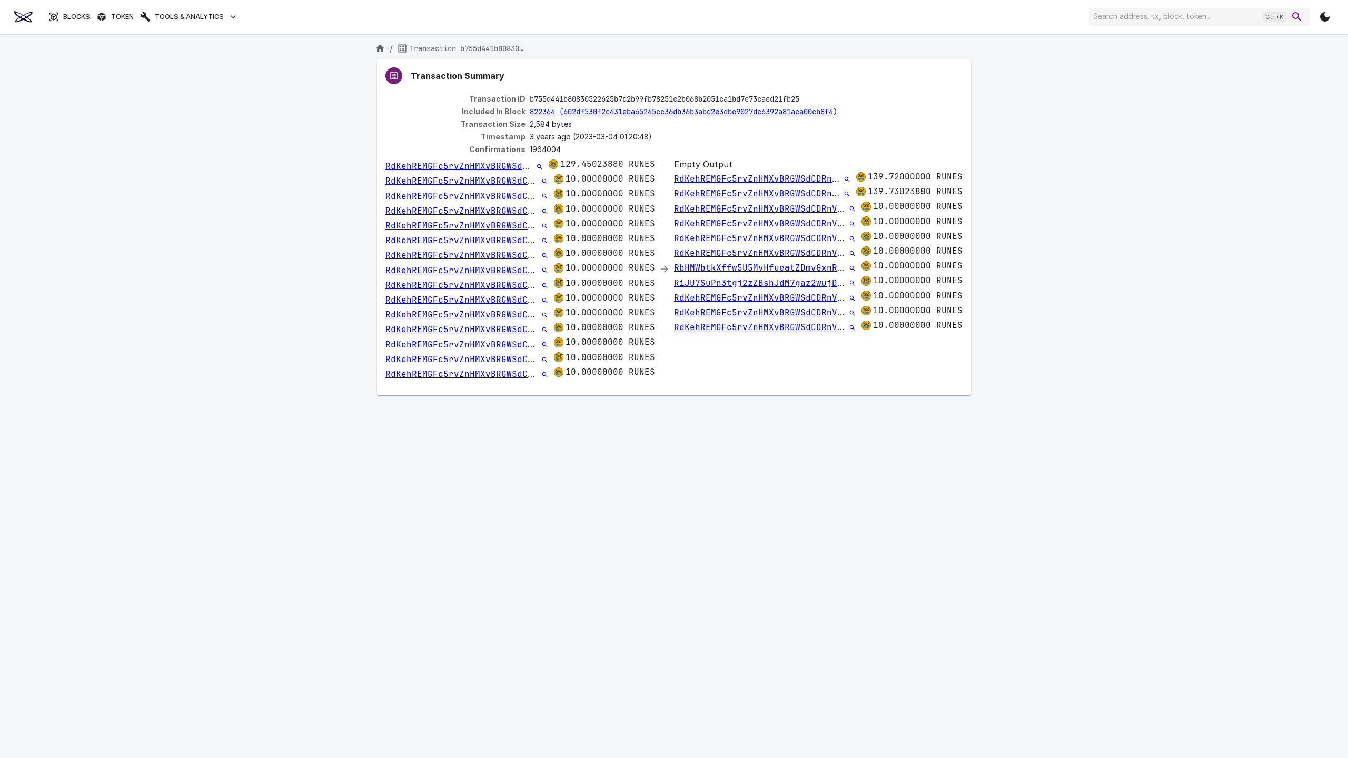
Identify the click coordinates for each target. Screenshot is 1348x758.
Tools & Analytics (189, 17)
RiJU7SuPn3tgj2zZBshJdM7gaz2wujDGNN (763, 282)
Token (122, 17)
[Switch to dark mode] (1324, 16)
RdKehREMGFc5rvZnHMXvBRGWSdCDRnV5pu (474, 166)
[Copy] (806, 99)
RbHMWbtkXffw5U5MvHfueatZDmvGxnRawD (763, 267)
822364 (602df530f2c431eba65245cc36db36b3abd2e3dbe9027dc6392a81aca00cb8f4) (683, 111)
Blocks (76, 17)
